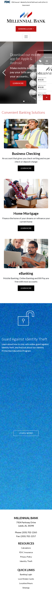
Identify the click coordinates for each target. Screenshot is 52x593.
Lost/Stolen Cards (26, 579)
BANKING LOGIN (25, 29)
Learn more (26, 433)
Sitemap (26, 588)
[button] (21, 101)
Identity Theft (26, 561)
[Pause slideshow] (46, 97)
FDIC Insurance (26, 552)
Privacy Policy (26, 557)
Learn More (26, 168)
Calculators (26, 548)
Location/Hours (26, 583)
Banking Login (26, 574)
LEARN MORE (18, 83)
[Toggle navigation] (26, 36)
